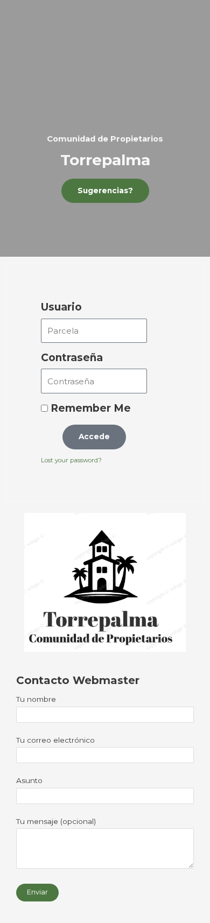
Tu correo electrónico (55, 740)
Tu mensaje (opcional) (56, 821)
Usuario (61, 307)
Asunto (29, 780)
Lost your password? (71, 460)
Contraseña (72, 357)
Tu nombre (36, 699)
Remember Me (89, 408)
